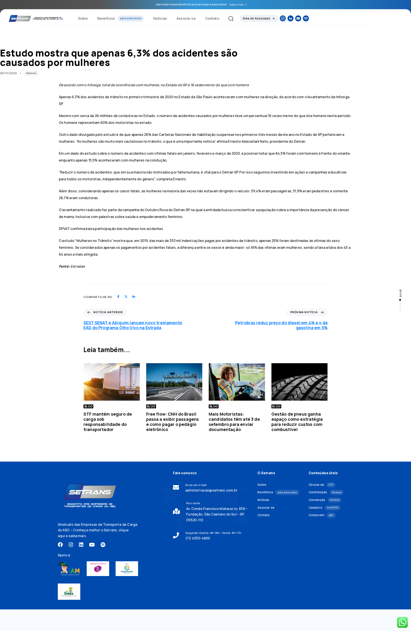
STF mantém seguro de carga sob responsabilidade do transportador (107, 421)
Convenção (324, 500)
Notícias (160, 18)
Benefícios (119, 18)
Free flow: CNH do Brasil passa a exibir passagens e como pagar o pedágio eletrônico (172, 421)
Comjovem (321, 515)
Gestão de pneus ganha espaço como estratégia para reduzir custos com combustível (297, 421)
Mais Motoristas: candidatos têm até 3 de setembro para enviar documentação (234, 421)
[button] (229, 18)
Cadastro (324, 507)
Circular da (321, 485)
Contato (212, 18)
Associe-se (186, 18)
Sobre (83, 18)
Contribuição (325, 492)
